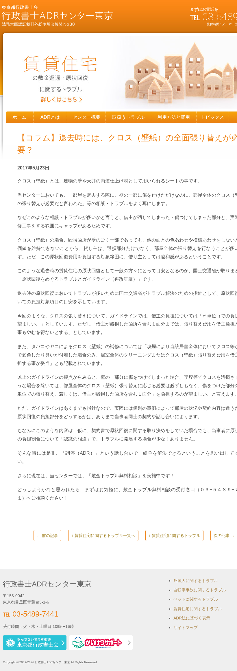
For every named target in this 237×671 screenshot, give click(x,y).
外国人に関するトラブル (195, 580)
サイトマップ (185, 627)
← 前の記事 (47, 535)
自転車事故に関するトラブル (199, 590)
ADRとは (50, 117)
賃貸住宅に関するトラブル (197, 608)
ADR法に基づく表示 (191, 618)
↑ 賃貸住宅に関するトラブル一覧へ (103, 535)
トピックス (212, 117)
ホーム (19, 117)
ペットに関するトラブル (195, 599)
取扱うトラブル (128, 117)
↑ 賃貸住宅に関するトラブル (174, 535)
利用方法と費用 (174, 117)
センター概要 (86, 117)
